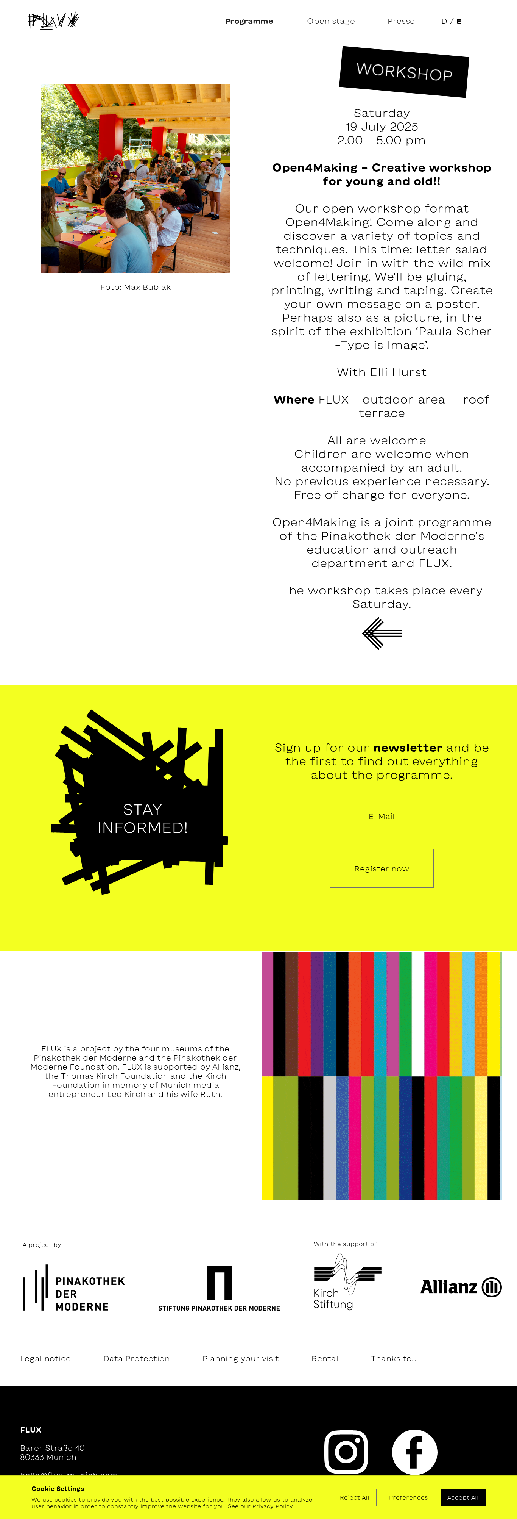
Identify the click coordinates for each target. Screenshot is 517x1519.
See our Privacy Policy (260, 1506)
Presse (401, 21)
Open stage (331, 21)
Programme (249, 21)
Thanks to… (393, 1358)
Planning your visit (240, 1358)
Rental (324, 1358)
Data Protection (136, 1358)
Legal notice (45, 1358)
